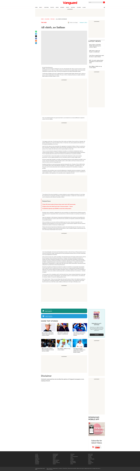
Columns (79, 7)
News (40, 7)
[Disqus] (64, 398)
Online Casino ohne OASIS (72, 468)
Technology (90, 455)
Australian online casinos (96, 468)
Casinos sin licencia (49, 469)
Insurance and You (56, 462)
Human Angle (55, 461)
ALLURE (84, 7)
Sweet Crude (90, 454)
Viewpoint (90, 461)
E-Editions (37, 463)
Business (62, 7)
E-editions (46, 7)
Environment (55, 455)
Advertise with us (55, 468)
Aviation (36, 455)
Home (36, 7)
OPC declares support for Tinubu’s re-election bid (94, 51)
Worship (89, 463)
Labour (71, 455)
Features (54, 456)
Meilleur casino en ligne (80, 468)
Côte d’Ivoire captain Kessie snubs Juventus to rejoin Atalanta (96, 56)
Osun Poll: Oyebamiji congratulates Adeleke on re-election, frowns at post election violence (79, 350)
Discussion (37, 461)
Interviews (72, 454)
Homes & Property (56, 460)
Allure (36, 454)
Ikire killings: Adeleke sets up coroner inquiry (95, 67)
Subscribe (97, 334)
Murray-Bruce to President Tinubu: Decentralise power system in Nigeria (95, 45)
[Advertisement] (64, 97)
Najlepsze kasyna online (88, 468)
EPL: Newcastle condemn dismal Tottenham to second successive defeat (96, 61)
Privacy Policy (65, 468)
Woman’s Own (90, 462)
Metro (57, 7)
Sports (67, 7)
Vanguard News (70, 3)
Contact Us (60, 468)
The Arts (89, 456)
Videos (89, 460)
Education (37, 462)
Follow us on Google (74, 22)
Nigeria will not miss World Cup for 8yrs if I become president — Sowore (58, 206)
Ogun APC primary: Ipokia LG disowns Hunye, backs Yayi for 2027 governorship (59, 204)
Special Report (73, 462)
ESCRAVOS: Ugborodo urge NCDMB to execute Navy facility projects (57, 208)
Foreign (54, 457)
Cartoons (90, 457)
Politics (52, 7)
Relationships (72, 461)
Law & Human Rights (74, 456)
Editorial (73, 7)
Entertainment (55, 454)
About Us (50, 468)
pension (54, 463)
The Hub (52, 19)
